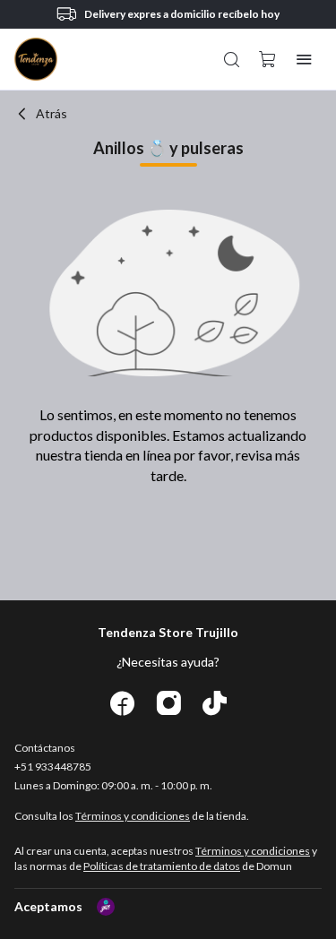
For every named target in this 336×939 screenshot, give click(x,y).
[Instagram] (168, 704)
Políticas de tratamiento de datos (161, 866)
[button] (232, 59)
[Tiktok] (214, 704)
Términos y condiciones (132, 816)
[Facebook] (122, 704)
